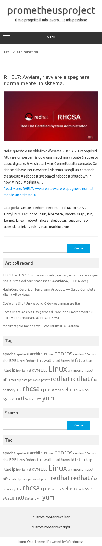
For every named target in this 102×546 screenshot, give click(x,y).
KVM (36, 370)
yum (48, 398)
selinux (70, 389)
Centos (26, 208)
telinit (22, 226)
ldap (44, 370)
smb (81, 390)
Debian (91, 354)
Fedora (38, 208)
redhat (60, 378)
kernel (9, 220)
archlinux (38, 353)
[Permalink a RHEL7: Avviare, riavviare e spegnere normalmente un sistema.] (51, 140)
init (89, 214)
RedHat (52, 208)
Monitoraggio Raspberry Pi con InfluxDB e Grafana (41, 326)
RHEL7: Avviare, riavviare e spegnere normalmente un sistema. (47, 80)
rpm (45, 389)
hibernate (55, 214)
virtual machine (50, 226)
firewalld (67, 360)
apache (9, 354)
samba (56, 390)
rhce (19, 390)
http (89, 360)
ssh (88, 389)
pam (24, 380)
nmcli (12, 380)
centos (63, 353)
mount (78, 370)
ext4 (22, 360)
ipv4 (18, 370)
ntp (19, 380)
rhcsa (44, 220)
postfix (45, 380)
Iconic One (25, 541)
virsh (32, 226)
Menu (51, 37)
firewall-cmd (48, 360)
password (34, 380)
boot (33, 214)
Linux (20, 220)
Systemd (30, 399)
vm (66, 226)
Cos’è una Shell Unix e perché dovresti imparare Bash (42, 303)
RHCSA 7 (80, 208)
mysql (88, 370)
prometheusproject (51, 9)
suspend (75, 220)
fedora (31, 360)
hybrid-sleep (74, 214)
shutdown (58, 220)
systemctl (13, 398)
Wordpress (74, 541)
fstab (80, 360)
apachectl (22, 354)
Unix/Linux (12, 214)
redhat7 (82, 378)
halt (43, 214)
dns (5, 360)
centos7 (79, 354)
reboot (32, 220)
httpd (7, 370)
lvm (70, 370)
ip (13, 370)
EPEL (14, 360)
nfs (5, 379)
